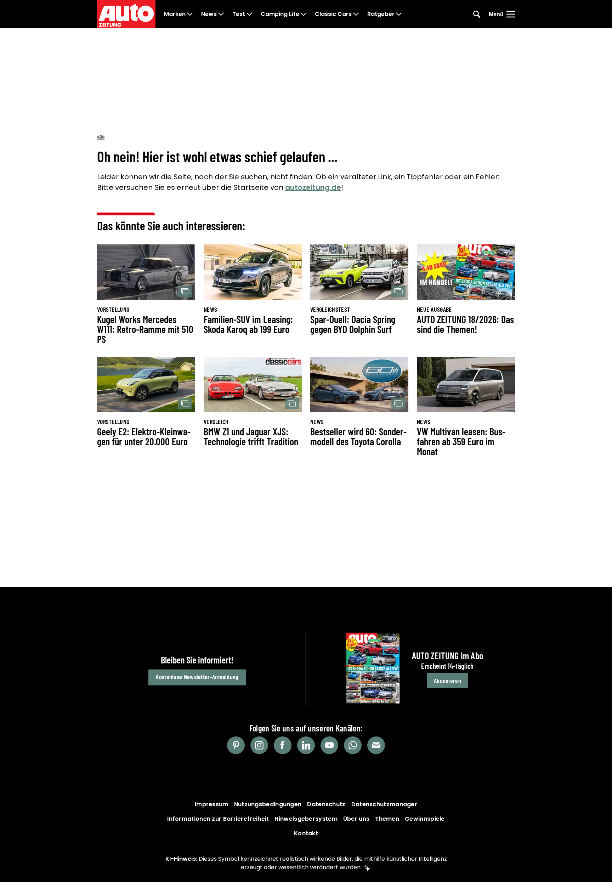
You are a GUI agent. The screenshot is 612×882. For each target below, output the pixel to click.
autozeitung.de (313, 187)
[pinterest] (236, 745)
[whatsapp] (353, 745)
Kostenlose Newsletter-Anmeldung (196, 676)
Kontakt (306, 833)
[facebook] (282, 745)
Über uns (356, 819)
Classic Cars (333, 14)
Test (238, 14)
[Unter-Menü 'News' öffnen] (221, 14)
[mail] (376, 745)
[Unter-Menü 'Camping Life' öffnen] (303, 14)
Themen (387, 819)
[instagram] (259, 745)
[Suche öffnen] (476, 14)
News (209, 14)
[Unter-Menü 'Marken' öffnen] (190, 14)
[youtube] (329, 745)
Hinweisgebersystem (305, 819)
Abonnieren (447, 680)
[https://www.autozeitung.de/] (126, 14)
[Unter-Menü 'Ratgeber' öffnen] (399, 14)
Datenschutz (326, 804)
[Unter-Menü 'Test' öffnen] (249, 14)
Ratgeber (381, 14)
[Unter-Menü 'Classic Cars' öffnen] (356, 14)
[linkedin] (306, 745)
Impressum (211, 804)
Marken (175, 14)
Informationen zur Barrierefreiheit (218, 819)
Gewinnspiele (425, 819)
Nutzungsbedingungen (268, 804)
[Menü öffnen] (510, 14)
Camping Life (280, 14)
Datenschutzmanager (384, 804)
